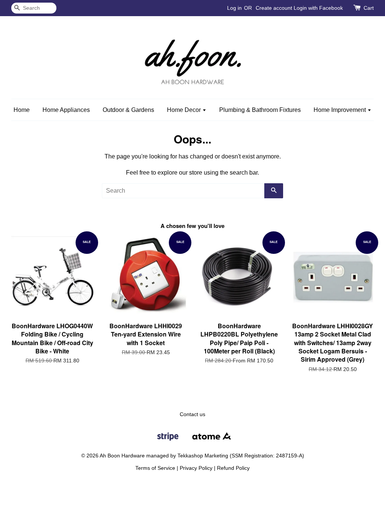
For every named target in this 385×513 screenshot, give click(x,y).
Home (22, 110)
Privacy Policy (196, 468)
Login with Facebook (318, 8)
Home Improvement (340, 110)
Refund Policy (233, 468)
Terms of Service (155, 468)
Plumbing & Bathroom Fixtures (260, 110)
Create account (274, 8)
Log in (234, 8)
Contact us (192, 414)
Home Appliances (66, 110)
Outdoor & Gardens (128, 110)
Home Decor (184, 110)
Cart (369, 8)
